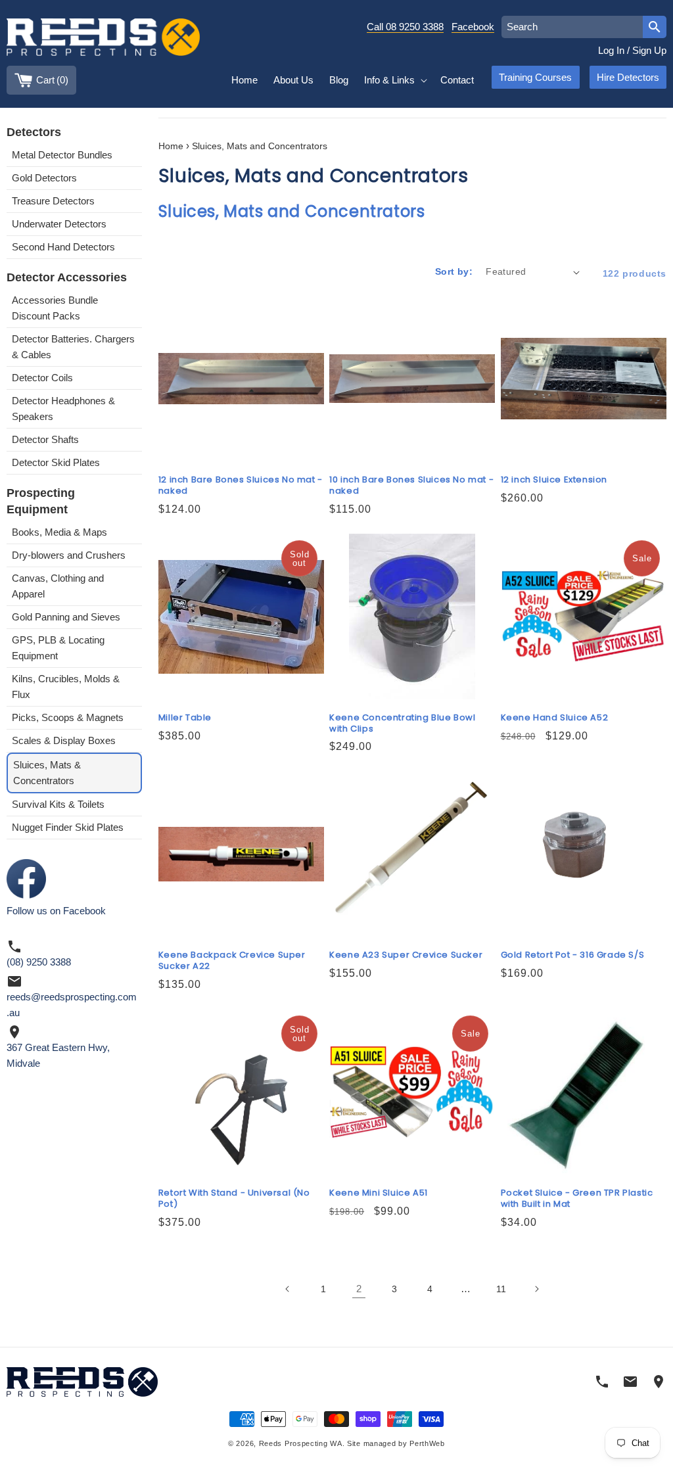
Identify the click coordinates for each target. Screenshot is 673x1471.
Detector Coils (42, 377)
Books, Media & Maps (59, 532)
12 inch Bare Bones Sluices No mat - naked (240, 486)
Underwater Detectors (59, 223)
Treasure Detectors (53, 200)
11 (501, 1289)
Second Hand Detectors (63, 246)
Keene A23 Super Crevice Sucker (405, 955)
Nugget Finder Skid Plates (68, 827)
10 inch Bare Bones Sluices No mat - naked (411, 486)
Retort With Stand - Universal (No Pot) (234, 1199)
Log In (611, 50)
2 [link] (358, 1288)
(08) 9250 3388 (39, 962)
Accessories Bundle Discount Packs (55, 307)
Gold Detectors (44, 177)
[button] (394, 80)
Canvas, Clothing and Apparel (58, 585)
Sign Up (649, 50)
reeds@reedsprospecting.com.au (72, 1004)
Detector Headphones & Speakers (63, 408)
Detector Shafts (45, 439)
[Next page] (536, 1288)
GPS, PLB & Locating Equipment (58, 647)
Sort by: (454, 271)
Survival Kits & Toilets (58, 804)
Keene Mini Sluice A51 (378, 1193)
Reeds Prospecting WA (300, 1443)
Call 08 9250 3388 (405, 26)
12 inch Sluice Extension (554, 480)
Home (170, 146)
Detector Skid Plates (56, 462)
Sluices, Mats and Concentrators (259, 146)
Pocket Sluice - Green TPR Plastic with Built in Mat (577, 1199)
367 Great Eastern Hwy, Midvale (58, 1055)
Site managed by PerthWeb (396, 1443)
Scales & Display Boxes (64, 740)
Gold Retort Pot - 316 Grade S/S (573, 955)
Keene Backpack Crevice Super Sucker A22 (232, 961)
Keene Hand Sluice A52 (555, 718)
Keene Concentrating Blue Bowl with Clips (402, 723)
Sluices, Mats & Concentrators (47, 772)
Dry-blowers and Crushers (69, 555)
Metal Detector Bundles (62, 154)
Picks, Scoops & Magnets (68, 717)
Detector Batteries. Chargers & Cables (73, 346)
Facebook (473, 26)
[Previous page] (287, 1288)
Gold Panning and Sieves (66, 616)
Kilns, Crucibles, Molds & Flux (66, 686)
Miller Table (185, 718)
